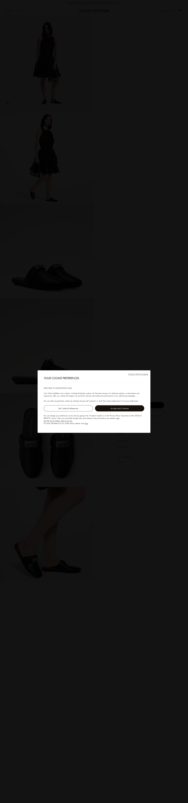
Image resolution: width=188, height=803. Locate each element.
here (86, 423)
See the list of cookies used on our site (58, 421)
